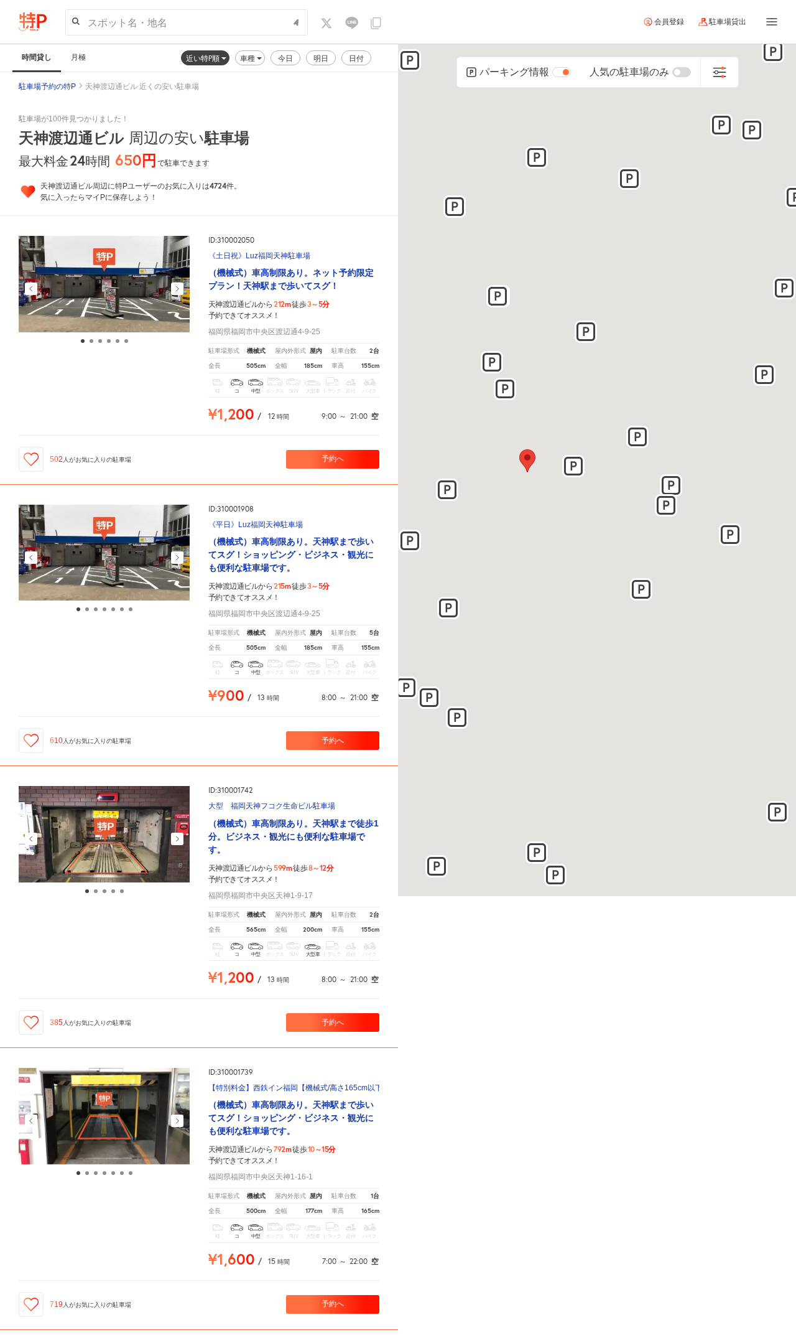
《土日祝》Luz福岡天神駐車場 (259, 256)
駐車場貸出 (727, 21)
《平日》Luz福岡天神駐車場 (255, 525)
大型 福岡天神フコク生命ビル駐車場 (271, 806)
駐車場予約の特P (47, 86)
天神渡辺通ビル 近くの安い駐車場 (142, 86)
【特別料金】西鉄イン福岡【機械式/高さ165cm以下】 (293, 1088)
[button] (573, 466)
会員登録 (669, 21)
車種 (248, 58)
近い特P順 (203, 58)
